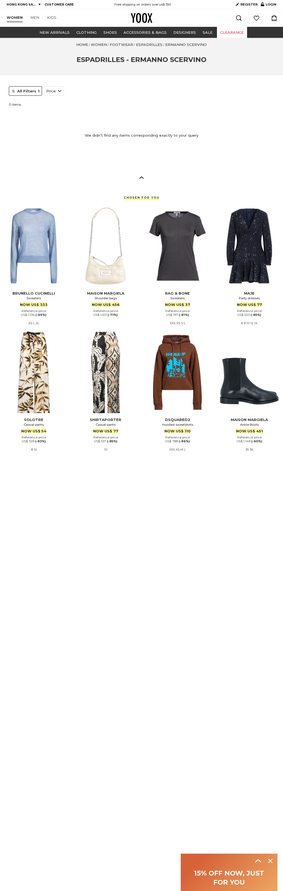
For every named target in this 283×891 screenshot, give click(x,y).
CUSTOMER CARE (59, 4)
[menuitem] (15, 17)
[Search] (238, 18)
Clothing (86, 32)
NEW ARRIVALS (55, 32)
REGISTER (249, 4)
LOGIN (268, 5)
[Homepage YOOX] (141, 18)
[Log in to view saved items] (256, 18)
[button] (141, 177)
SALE (208, 32)
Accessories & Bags (145, 32)
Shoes (110, 32)
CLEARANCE (232, 32)
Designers (184, 32)
